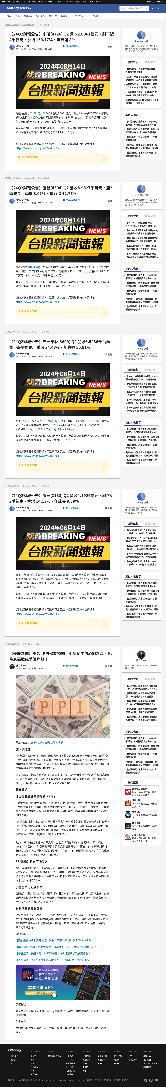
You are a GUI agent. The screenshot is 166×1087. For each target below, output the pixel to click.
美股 (18, 16)
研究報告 (28, 16)
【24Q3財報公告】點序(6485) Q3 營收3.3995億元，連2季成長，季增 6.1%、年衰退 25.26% (142, 540)
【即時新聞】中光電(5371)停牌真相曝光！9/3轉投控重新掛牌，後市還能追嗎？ (142, 123)
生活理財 (65, 16)
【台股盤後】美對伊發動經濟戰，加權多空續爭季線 (141, 70)
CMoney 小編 (28, 24)
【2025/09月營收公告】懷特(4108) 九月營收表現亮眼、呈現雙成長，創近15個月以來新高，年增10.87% (142, 232)
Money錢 (94, 16)
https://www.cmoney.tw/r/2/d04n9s (37, 148)
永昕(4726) (33, 113)
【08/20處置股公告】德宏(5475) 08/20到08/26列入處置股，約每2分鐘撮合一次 (142, 248)
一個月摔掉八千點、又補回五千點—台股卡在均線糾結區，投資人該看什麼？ (141, 94)
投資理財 (40, 2)
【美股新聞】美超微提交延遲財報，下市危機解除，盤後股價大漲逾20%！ (141, 695)
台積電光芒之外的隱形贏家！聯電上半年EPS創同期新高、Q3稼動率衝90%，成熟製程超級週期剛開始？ (142, 86)
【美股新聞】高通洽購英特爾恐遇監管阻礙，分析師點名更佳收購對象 (141, 719)
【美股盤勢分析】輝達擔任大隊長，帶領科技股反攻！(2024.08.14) (54, 940)
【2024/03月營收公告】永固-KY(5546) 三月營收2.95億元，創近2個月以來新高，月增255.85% (142, 224)
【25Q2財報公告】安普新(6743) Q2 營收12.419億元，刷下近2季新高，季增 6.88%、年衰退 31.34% (141, 532)
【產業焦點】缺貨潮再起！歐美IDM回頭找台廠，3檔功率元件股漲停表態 (142, 131)
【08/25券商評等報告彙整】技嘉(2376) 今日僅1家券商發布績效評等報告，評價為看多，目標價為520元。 (142, 409)
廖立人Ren (27, 644)
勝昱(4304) (33, 267)
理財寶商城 (16, 2)
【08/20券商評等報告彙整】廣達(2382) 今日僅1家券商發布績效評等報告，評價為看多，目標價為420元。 (142, 548)
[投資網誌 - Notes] (20, 8)
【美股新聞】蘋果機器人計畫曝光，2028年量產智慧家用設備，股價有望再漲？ (142, 703)
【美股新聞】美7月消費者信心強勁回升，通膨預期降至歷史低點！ (54, 960)
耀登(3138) (44, 575)
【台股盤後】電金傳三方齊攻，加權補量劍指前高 (141, 154)
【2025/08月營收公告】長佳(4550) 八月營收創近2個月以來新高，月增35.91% (142, 240)
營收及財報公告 (73, 46)
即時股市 (51, 2)
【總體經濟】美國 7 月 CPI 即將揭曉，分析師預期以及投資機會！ (53, 953)
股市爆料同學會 (29, 2)
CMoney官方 (80, 16)
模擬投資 (68, 2)
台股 (9, 16)
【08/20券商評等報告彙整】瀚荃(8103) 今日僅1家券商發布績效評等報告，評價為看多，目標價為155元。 (142, 255)
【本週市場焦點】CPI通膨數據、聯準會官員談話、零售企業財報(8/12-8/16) (59, 947)
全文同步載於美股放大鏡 (49, 742)
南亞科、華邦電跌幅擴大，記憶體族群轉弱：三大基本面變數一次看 (141, 78)
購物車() (151, 2)
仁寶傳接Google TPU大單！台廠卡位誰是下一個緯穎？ (142, 101)
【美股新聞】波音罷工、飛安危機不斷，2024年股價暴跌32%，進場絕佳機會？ (142, 687)
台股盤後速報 (43, 24)
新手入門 (53, 16)
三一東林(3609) (51, 421)
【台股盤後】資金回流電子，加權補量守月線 (141, 138)
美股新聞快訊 (72, 666)
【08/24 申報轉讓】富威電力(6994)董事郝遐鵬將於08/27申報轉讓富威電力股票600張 (142, 378)
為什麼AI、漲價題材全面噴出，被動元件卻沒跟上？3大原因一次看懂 (142, 146)
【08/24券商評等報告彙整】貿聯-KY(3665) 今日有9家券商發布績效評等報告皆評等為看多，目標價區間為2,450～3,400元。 (141, 394)
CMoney (5, 2)
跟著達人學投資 (12, 24)
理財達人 (40, 16)
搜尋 (147, 8)
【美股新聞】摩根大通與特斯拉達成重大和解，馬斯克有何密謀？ (141, 710)
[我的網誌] (155, 8)
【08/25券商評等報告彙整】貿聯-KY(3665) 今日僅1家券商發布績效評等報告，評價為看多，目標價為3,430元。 (141, 386)
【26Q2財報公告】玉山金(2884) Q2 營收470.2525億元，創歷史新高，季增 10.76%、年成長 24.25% (142, 401)
